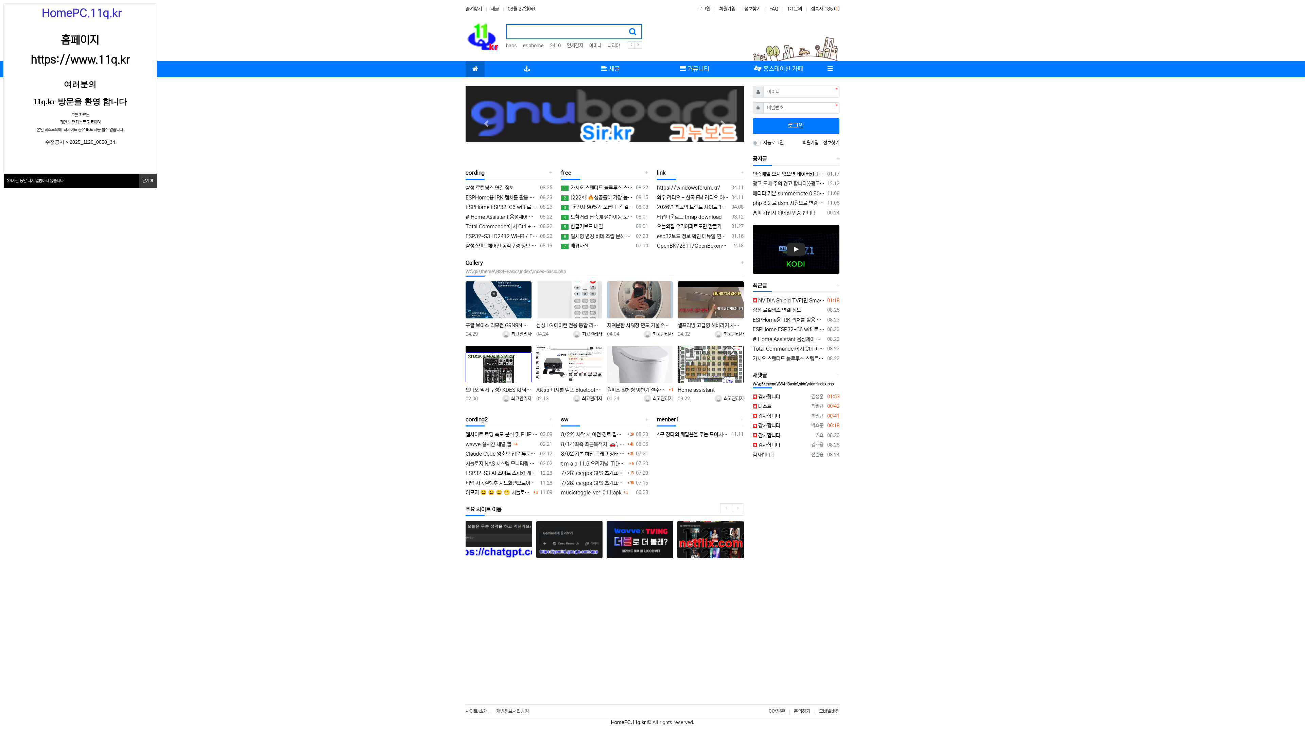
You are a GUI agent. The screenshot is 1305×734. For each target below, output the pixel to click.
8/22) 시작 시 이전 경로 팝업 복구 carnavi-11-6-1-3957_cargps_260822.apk (593, 434)
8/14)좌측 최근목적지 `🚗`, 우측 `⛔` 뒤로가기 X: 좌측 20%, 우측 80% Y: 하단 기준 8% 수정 (593, 444)
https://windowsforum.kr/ (688, 188)
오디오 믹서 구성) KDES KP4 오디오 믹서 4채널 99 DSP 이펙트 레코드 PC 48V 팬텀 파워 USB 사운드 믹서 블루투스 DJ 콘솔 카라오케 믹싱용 (499, 390)
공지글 (760, 159)
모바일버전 (829, 711)
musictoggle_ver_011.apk (591, 492)
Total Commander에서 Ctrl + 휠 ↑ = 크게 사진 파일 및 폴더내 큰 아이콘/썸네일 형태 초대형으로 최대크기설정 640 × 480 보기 (502, 226)
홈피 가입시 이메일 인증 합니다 (784, 213)
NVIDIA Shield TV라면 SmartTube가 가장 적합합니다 (791, 300)
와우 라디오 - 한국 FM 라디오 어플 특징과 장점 (693, 197)
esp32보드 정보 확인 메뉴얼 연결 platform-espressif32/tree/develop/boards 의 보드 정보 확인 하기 (693, 236)
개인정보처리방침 (512, 711)
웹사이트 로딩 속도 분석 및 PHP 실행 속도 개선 (502, 434)
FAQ (773, 9)
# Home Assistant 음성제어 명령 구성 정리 (502, 217)
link (661, 173)
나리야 (614, 45)
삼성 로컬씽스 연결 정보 (490, 188)
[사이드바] (829, 69)
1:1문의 (794, 9)
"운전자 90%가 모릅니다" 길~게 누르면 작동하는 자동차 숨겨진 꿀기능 (598, 207)
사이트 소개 (476, 711)
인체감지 (575, 45)
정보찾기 (752, 9)
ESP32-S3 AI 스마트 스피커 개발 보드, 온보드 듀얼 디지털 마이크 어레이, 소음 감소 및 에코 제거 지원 (502, 473)
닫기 (146, 180)
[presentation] (726, 508)
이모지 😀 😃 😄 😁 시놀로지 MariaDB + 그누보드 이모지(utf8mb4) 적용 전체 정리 (499, 492)
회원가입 (727, 9)
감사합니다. (769, 435)
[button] (486, 123)
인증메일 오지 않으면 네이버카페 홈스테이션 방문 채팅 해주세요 (789, 174)
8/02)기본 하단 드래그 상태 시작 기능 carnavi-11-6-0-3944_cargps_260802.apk (593, 454)
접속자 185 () (825, 9)
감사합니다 (768, 397)
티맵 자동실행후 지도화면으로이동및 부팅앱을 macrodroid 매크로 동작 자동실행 (502, 483)
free (566, 173)
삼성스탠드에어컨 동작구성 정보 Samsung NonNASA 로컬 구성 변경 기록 (502, 246)
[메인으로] (475, 69)
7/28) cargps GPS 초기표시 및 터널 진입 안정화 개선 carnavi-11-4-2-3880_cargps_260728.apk (593, 473)
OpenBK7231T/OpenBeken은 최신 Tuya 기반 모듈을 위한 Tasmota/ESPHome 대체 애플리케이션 (693, 246)
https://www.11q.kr (80, 60)
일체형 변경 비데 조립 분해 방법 (598, 236)
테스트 (764, 406)
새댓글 (760, 375)
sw (565, 419)
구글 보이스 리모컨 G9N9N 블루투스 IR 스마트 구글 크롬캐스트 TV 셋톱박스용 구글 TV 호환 (499, 325)
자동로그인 (773, 142)
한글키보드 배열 (583, 226)
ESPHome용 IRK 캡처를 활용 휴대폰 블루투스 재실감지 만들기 (502, 197)
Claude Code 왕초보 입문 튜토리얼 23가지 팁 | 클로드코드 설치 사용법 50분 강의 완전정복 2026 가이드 (502, 454)
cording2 (477, 419)
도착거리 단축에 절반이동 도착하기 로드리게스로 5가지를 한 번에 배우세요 (598, 217)
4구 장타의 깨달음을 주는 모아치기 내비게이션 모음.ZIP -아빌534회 (693, 434)
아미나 (595, 45)
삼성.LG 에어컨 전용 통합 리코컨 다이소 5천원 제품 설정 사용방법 (569, 325)
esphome (533, 45)
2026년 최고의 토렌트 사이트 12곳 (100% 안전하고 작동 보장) (693, 207)
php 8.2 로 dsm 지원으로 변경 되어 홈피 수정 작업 (789, 203)
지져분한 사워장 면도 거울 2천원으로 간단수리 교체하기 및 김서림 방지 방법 (640, 325)
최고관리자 (521, 334)
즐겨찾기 (474, 9)
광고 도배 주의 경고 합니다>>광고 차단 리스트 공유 (789, 184)
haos (511, 45)
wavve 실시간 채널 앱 (488, 444)
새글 (495, 9)
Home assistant (696, 390)
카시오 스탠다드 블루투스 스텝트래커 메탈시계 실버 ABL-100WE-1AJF (598, 188)
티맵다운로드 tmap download (689, 217)
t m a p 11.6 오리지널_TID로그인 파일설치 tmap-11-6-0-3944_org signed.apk (594, 464)
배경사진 (576, 246)
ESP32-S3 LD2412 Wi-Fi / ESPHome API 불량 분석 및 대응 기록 (502, 236)
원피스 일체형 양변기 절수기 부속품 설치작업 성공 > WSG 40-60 (637, 390)
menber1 (668, 419)
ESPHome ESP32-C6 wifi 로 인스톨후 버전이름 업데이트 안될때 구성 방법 (502, 207)
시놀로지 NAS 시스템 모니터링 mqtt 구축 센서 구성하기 (502, 464)
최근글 (760, 285)
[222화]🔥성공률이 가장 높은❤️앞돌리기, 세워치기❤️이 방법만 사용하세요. (598, 197)
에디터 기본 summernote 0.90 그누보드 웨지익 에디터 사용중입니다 (789, 193)
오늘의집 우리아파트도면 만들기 (689, 226)
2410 (555, 45)
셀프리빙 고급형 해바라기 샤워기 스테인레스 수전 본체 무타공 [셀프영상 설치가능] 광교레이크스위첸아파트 (711, 325)
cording (475, 173)
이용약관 (777, 711)
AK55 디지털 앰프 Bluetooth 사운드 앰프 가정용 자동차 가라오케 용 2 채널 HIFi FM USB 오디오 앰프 (569, 390)
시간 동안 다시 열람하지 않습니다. (36, 180)
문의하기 (802, 711)
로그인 (704, 9)
